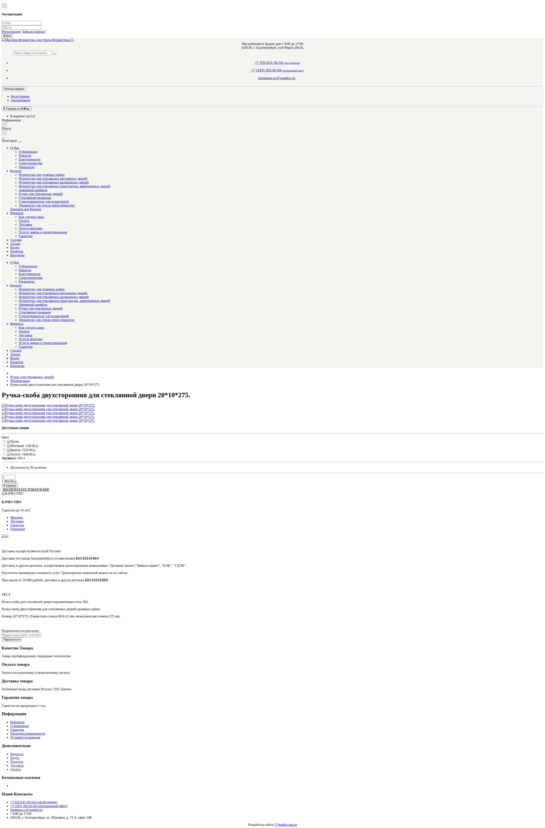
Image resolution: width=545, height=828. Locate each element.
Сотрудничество (31, 163)
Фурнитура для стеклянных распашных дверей (53, 178)
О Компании (28, 152)
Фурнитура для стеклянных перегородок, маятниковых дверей (64, 186)
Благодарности (29, 159)
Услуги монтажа (30, 228)
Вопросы (16, 213)
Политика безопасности (27, 733)
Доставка (25, 224)
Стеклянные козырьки (35, 197)
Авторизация (20, 100)
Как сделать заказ (31, 217)
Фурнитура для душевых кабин (42, 175)
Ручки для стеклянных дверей (40, 194)
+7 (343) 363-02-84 (277, 70)
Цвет (5, 437)
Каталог (16, 171)
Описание (17, 529)
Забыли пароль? (34, 31)
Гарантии (26, 236)
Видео (14, 247)
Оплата (24, 220)
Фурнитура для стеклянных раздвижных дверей (54, 182)
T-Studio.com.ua (286, 825)
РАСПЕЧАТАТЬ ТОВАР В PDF (26, 489)
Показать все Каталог (26, 209)
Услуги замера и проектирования (43, 232)
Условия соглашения (25, 737)
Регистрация (11, 31)
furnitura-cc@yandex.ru (276, 78)
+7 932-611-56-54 (277, 62)
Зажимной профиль (33, 190)
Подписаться (11, 639)
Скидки (16, 240)
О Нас (14, 148)
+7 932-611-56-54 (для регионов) (33, 802)
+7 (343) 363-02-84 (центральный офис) (38, 806)
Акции (15, 243)
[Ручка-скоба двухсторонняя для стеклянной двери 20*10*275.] (48, 405)
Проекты (16, 251)
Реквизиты (26, 167)
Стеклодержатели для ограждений (44, 201)
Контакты (17, 255)
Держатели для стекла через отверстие (47, 205)
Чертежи (16, 517)
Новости (25, 155)
